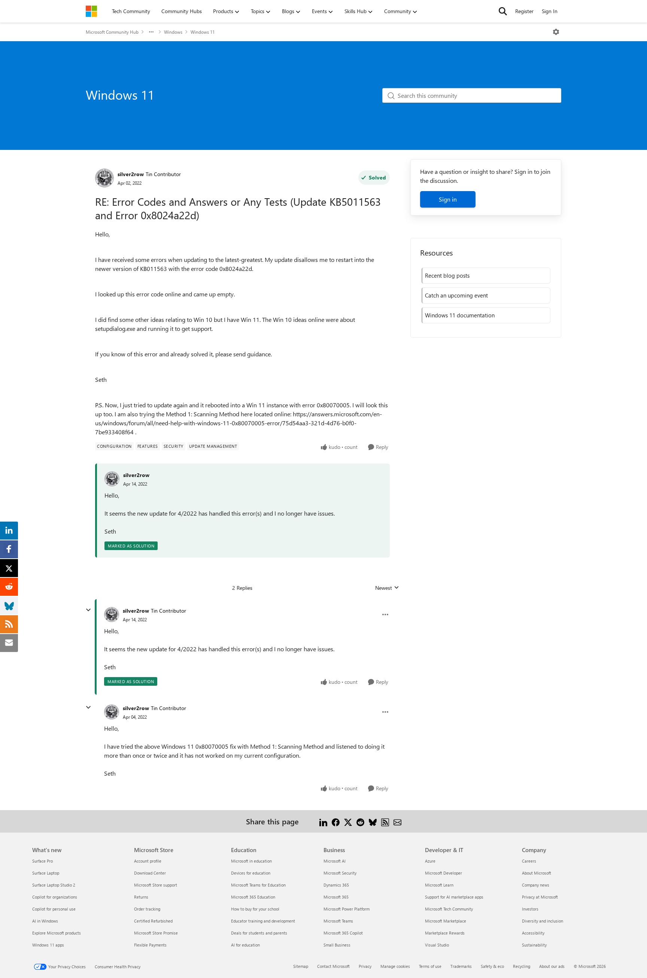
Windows (173, 32)
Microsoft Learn (439, 885)
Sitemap (300, 966)
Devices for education (250, 873)
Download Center (150, 873)
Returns (141, 897)
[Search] (502, 11)
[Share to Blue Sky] (373, 821)
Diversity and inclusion (542, 921)
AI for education (245, 945)
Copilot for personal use (54, 909)
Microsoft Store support (155, 885)
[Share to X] (348, 821)
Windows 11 (203, 32)
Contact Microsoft (333, 966)
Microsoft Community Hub (112, 32)
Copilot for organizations (54, 897)
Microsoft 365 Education (253, 897)
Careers (529, 861)
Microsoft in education (251, 861)
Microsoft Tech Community (449, 909)
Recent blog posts (447, 275)
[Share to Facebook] (336, 821)
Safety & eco (492, 966)
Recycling (521, 966)
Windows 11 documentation (460, 315)
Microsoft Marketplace (445, 921)
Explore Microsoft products (56, 933)
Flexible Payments (150, 945)
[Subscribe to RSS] (385, 821)
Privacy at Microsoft (540, 897)
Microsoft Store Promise (156, 933)
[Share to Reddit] (360, 821)
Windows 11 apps (48, 945)
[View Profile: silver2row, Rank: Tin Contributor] (104, 178)
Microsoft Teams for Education (258, 885)
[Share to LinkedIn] (323, 821)
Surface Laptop (45, 873)
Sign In (550, 11)
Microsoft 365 (336, 897)
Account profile (147, 861)
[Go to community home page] (91, 11)
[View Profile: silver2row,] (111, 478)
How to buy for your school (255, 909)
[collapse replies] (88, 610)
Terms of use (430, 966)
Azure (430, 861)
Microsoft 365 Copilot (343, 933)
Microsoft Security (340, 873)
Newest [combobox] (387, 588)
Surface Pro (42, 861)
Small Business (337, 945)
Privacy (365, 966)
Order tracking (147, 909)
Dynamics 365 (336, 885)
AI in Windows (45, 921)
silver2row (131, 174)
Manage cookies (395, 966)
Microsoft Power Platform (347, 909)
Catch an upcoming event (456, 295)
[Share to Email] (397, 821)
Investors (530, 909)
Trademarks (461, 966)
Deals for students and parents (259, 933)
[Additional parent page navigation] (151, 32)
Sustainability (534, 945)
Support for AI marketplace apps (454, 897)
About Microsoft (536, 873)
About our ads (552, 966)
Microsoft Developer (443, 873)
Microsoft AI (335, 861)
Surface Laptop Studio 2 (53, 885)
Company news (535, 885)
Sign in (448, 199)
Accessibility (533, 933)
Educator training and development (263, 921)
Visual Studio (437, 945)
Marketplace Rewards (445, 933)
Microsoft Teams (338, 921)
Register (524, 11)
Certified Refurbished (153, 921)
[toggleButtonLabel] (556, 32)
